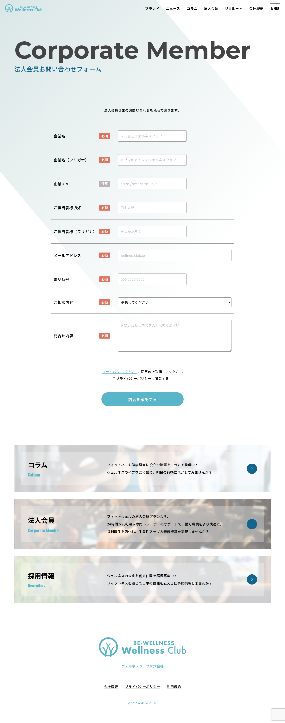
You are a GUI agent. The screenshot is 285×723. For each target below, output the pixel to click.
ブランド (152, 8)
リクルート (233, 8)
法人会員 (211, 8)
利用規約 (174, 686)
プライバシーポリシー (119, 371)
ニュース (173, 8)
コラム (192, 8)
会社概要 (256, 8)
